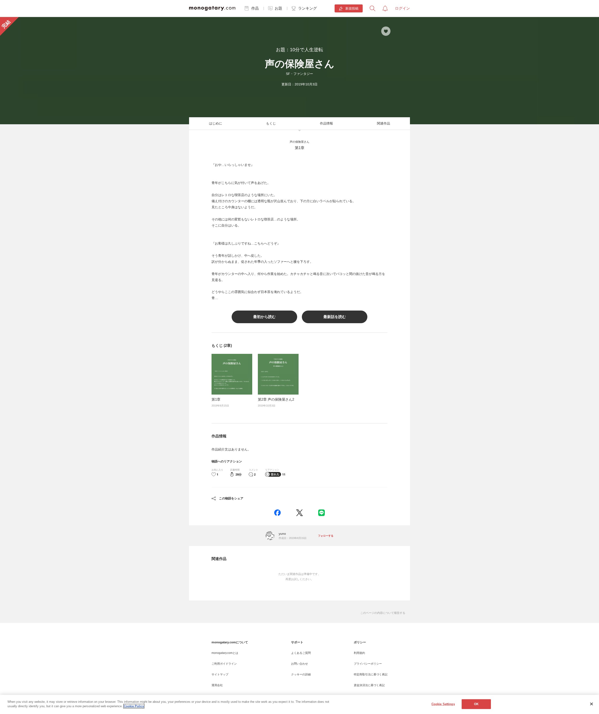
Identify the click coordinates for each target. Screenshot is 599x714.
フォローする (325, 535)
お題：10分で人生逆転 (299, 49)
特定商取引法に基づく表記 (370, 674)
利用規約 (359, 653)
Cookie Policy (134, 706)
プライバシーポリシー (368, 663)
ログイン (402, 8)
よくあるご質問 (301, 653)
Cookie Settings (443, 704)
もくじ (271, 123)
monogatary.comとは (225, 653)
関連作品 (383, 123)
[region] (299, 704)
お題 (278, 8)
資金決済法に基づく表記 (369, 685)
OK (476, 704)
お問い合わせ (299, 663)
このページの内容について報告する (382, 613)
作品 (255, 8)
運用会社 (217, 685)
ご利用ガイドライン (224, 663)
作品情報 (326, 123)
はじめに (215, 123)
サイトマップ (220, 674)
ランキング (307, 8)
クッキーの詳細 (301, 674)
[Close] (591, 704)
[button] (277, 512)
